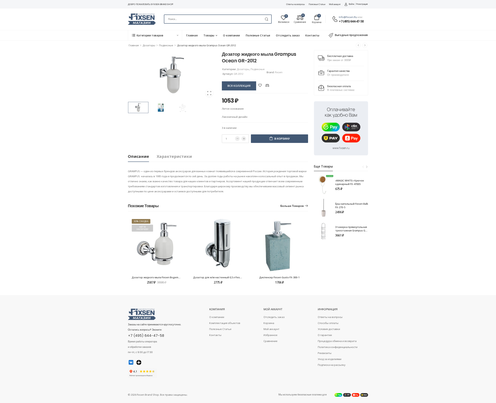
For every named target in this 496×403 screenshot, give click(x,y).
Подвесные (166, 45)
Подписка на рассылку (331, 365)
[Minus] (237, 138)
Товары (208, 35)
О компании (231, 35)
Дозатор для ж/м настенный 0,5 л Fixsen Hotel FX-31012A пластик (233, 277)
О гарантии (325, 335)
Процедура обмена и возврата (337, 341)
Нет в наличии (142, 228)
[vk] (131, 362)
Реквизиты (325, 353)
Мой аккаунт (335, 4)
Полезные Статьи (317, 4)
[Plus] (243, 138)
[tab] (142, 156)
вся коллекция (239, 86)
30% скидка (141, 221)
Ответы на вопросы (295, 4)
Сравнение (270, 341)
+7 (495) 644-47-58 (351, 21)
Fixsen (278, 72)
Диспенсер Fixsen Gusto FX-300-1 (279, 277)
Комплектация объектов (224, 323)
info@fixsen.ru (348, 17)
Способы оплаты (328, 323)
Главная (192, 35)
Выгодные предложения (351, 35)
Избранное (270, 335)
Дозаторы (149, 45)
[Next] (366, 167)
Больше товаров (292, 206)
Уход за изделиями (329, 359)
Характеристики (174, 156)
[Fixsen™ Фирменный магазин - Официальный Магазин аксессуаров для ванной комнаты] (142, 19)
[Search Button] (266, 19)
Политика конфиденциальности (337, 347)
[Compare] (267, 85)
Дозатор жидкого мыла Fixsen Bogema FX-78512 (161, 277)
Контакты (312, 35)
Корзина (269, 323)
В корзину (282, 139)
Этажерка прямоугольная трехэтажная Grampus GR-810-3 (351, 230)
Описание (138, 156)
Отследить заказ (288, 35)
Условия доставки (329, 329)
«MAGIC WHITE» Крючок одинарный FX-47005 (349, 182)
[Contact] (335, 19)
